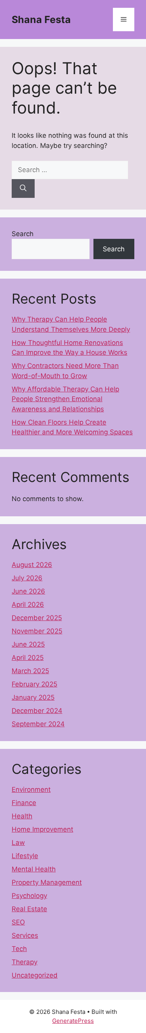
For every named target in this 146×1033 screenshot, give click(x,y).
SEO (18, 922)
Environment (31, 789)
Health (22, 816)
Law (18, 842)
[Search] (23, 188)
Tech (19, 949)
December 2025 (37, 618)
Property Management (47, 882)
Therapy (24, 962)
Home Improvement (42, 829)
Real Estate (29, 909)
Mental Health (34, 869)
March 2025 (30, 671)
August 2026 (32, 565)
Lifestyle (25, 856)
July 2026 (27, 578)
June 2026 (28, 591)
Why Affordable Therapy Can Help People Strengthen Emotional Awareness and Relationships (65, 399)
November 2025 (37, 631)
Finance (24, 803)
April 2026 (28, 604)
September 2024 (38, 724)
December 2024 (37, 711)
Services (25, 935)
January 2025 (33, 697)
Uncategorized (35, 975)
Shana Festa (41, 19)
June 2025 (28, 644)
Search (22, 234)
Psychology (29, 896)
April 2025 (28, 657)
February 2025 (34, 684)
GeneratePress (73, 1020)
